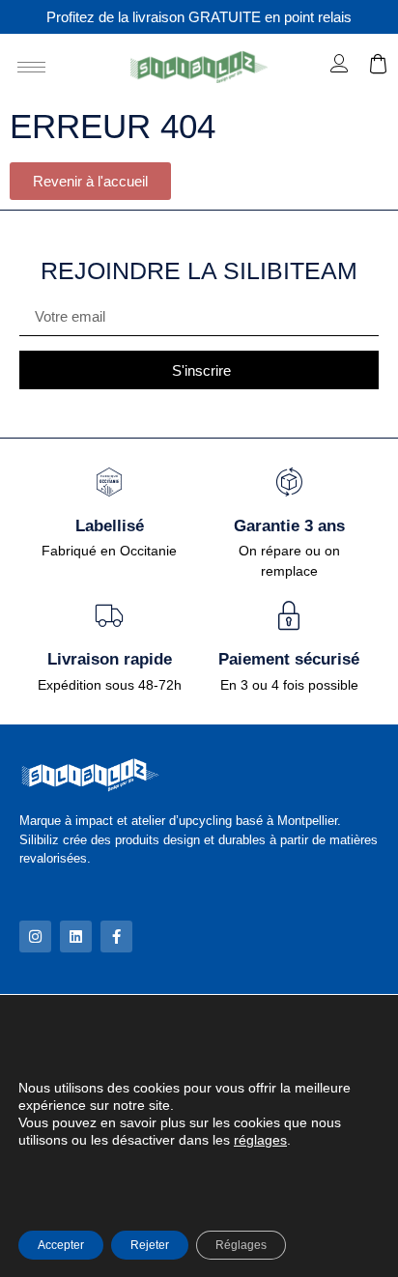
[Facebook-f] (116, 936)
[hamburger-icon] (31, 67)
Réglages (241, 1245)
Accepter (61, 1245)
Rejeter (149, 1245)
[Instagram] (35, 936)
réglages (260, 1140)
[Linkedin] (76, 936)
